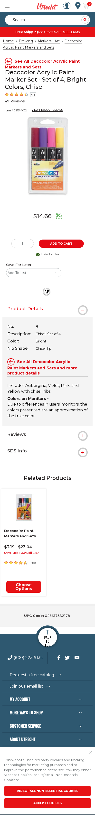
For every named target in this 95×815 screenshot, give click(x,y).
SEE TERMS (71, 32)
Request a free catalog (32, 675)
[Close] (91, 752)
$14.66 (42, 216)
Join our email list (26, 686)
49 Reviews (15, 101)
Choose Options (23, 586)
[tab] (47, 308)
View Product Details (47, 109)
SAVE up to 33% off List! (21, 553)
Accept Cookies (47, 803)
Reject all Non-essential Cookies (47, 791)
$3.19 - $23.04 (18, 547)
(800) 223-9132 (28, 658)
